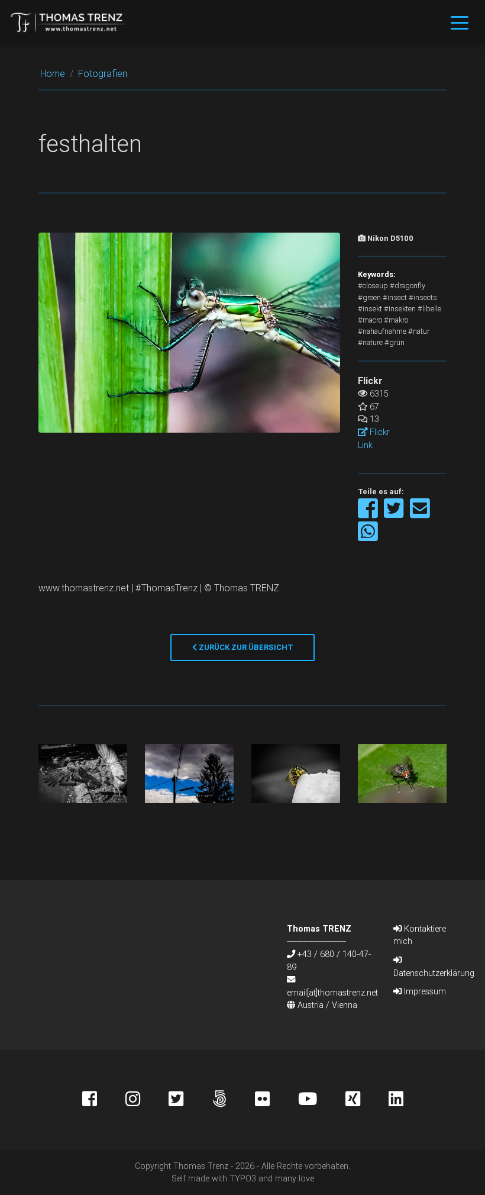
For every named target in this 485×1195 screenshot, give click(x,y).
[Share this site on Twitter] (395, 514)
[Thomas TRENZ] (69, 22)
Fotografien (102, 73)
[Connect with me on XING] (367, 1100)
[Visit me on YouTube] (321, 1100)
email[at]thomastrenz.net (332, 992)
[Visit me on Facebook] (103, 1100)
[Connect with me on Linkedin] (396, 1100)
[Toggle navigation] (460, 22)
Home (52, 73)
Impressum (424, 991)
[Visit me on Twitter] (190, 1100)
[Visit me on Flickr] (276, 1100)
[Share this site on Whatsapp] (368, 537)
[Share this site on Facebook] (369, 514)
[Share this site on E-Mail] (420, 514)
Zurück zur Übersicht (245, 647)
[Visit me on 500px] (233, 1100)
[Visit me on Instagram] (147, 1100)
